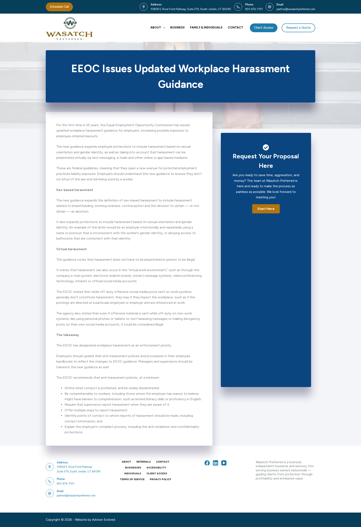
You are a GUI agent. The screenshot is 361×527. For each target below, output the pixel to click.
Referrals (143, 461)
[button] (266, 208)
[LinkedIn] (215, 462)
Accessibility (156, 467)
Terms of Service (132, 479)
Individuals (132, 473)
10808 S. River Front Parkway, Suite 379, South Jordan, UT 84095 (191, 9)
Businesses (133, 467)
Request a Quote (298, 27)
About (155, 27)
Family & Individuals (206, 27)
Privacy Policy (160, 479)
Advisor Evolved (103, 520)
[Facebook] (207, 462)
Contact (235, 27)
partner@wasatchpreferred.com (296, 9)
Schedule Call (59, 7)
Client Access (263, 27)
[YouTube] (223, 462)
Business (177, 27)
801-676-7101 (254, 9)
